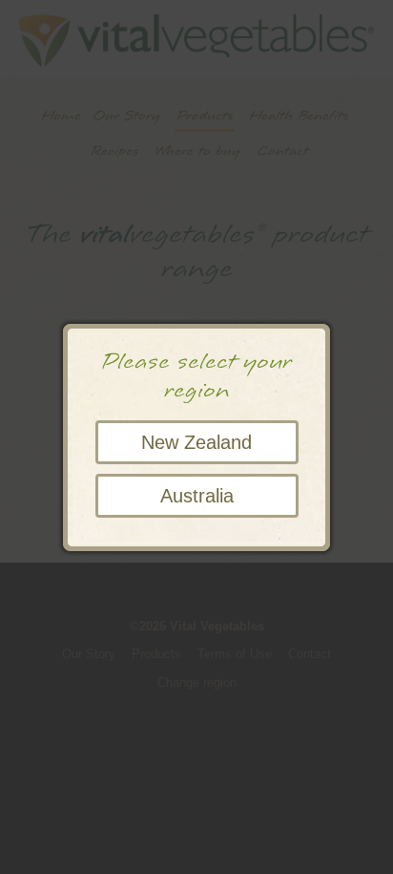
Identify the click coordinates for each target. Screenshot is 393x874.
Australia (197, 495)
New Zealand (196, 442)
